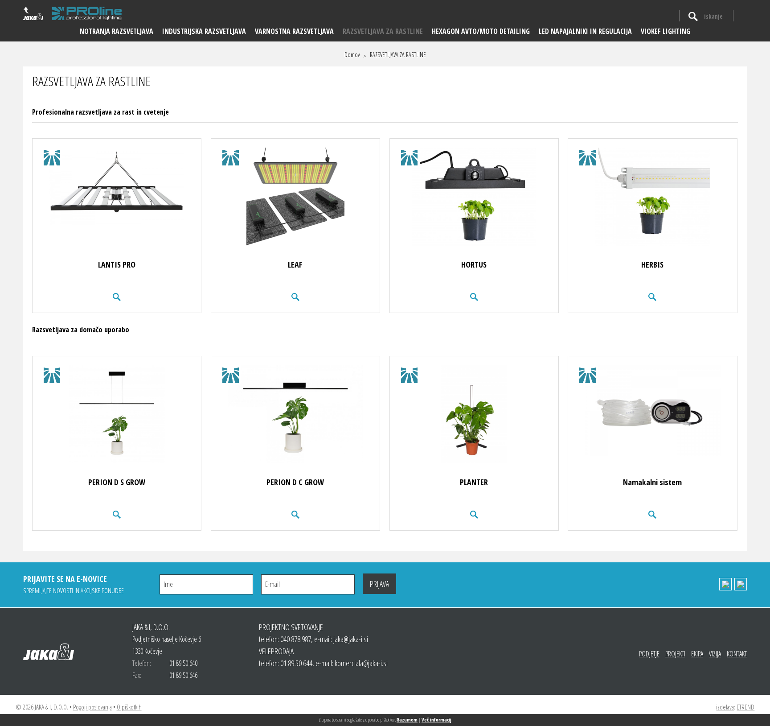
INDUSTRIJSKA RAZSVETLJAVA (204, 31)
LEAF (295, 264)
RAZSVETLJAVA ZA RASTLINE (383, 31)
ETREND (745, 706)
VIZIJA (715, 654)
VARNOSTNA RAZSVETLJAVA (294, 31)
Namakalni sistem (652, 482)
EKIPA (697, 654)
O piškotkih (129, 706)
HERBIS (652, 264)
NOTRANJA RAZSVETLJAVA (116, 31)
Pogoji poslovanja (92, 706)
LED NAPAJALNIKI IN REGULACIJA (585, 31)
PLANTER (474, 482)
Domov (352, 54)
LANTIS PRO (116, 264)
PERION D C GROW (295, 482)
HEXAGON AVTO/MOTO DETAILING (481, 31)
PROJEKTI (675, 654)
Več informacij (436, 719)
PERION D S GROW (116, 482)
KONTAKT (737, 654)
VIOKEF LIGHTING (665, 31)
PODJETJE (649, 654)
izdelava (725, 706)
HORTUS (474, 264)
